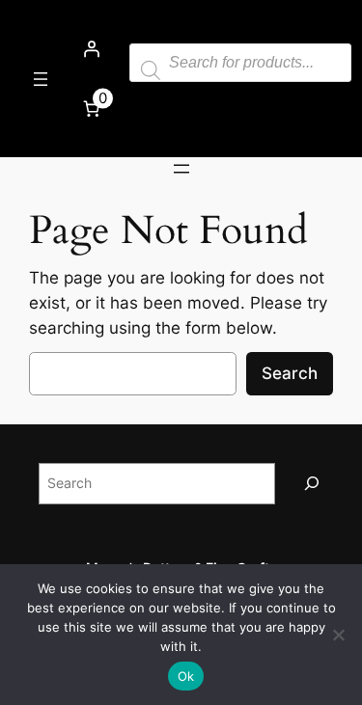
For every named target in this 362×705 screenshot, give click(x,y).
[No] (338, 634)
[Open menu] (40, 79)
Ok (186, 676)
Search (290, 373)
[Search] (312, 483)
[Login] (90, 49)
